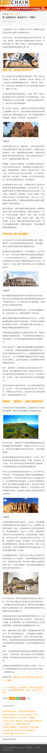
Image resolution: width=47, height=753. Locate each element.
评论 (22, 698)
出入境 (12, 698)
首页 (11, 14)
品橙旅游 (14, 3)
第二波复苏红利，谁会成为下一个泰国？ (19, 17)
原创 (17, 698)
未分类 (17, 14)
